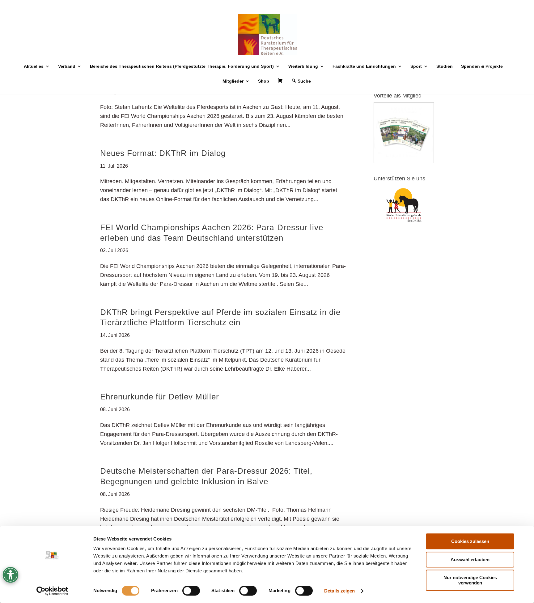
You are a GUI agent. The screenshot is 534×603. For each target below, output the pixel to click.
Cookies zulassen (470, 541)
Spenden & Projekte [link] (482, 66)
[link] (52, 591)
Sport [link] (416, 66)
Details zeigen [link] (339, 590)
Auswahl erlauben (470, 559)
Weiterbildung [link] (303, 66)
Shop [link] (263, 81)
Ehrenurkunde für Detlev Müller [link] (159, 396)
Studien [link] (444, 66)
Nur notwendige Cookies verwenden (470, 580)
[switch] (191, 591)
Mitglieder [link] (233, 81)
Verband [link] (66, 66)
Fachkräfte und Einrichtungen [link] (364, 66)
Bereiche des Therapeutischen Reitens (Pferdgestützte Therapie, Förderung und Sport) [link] (182, 66)
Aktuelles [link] (34, 66)
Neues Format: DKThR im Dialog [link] (163, 153)
